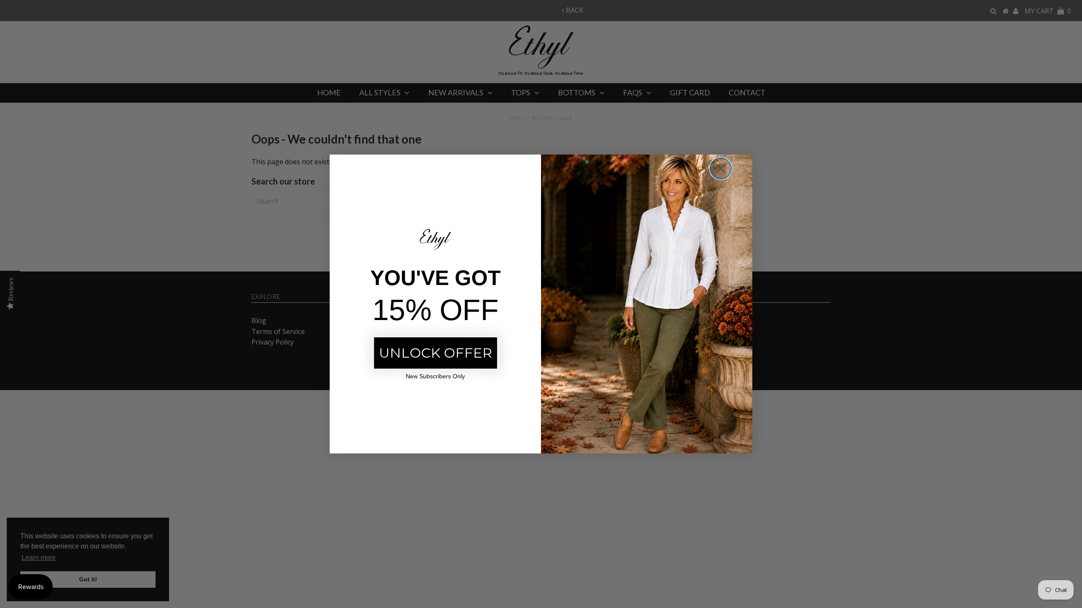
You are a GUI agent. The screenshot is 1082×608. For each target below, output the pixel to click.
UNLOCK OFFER (435, 353)
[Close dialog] (720, 168)
